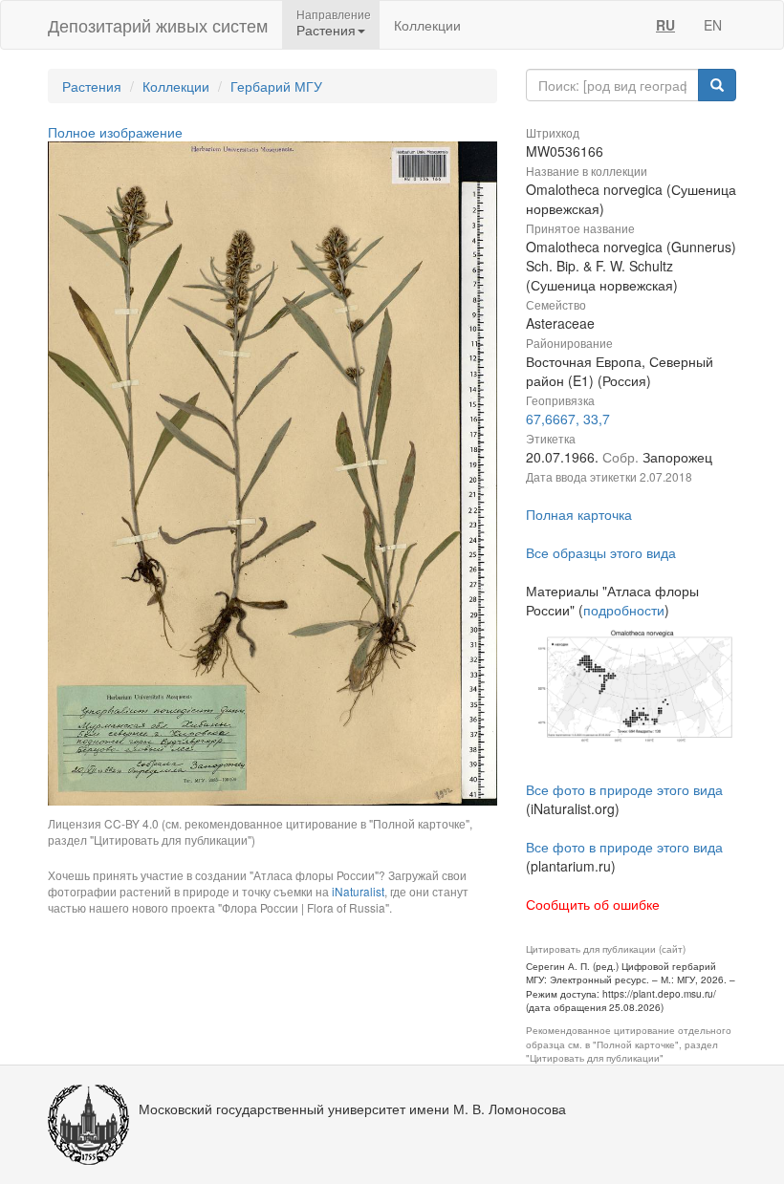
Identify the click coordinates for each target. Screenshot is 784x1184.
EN (713, 24)
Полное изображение (115, 131)
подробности (623, 609)
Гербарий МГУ (276, 86)
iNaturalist (358, 891)
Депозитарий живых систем (158, 24)
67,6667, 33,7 (568, 418)
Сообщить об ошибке (593, 904)
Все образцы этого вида (601, 552)
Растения (91, 86)
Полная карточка (579, 514)
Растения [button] (326, 29)
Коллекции (427, 24)
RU (665, 24)
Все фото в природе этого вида (624, 789)
